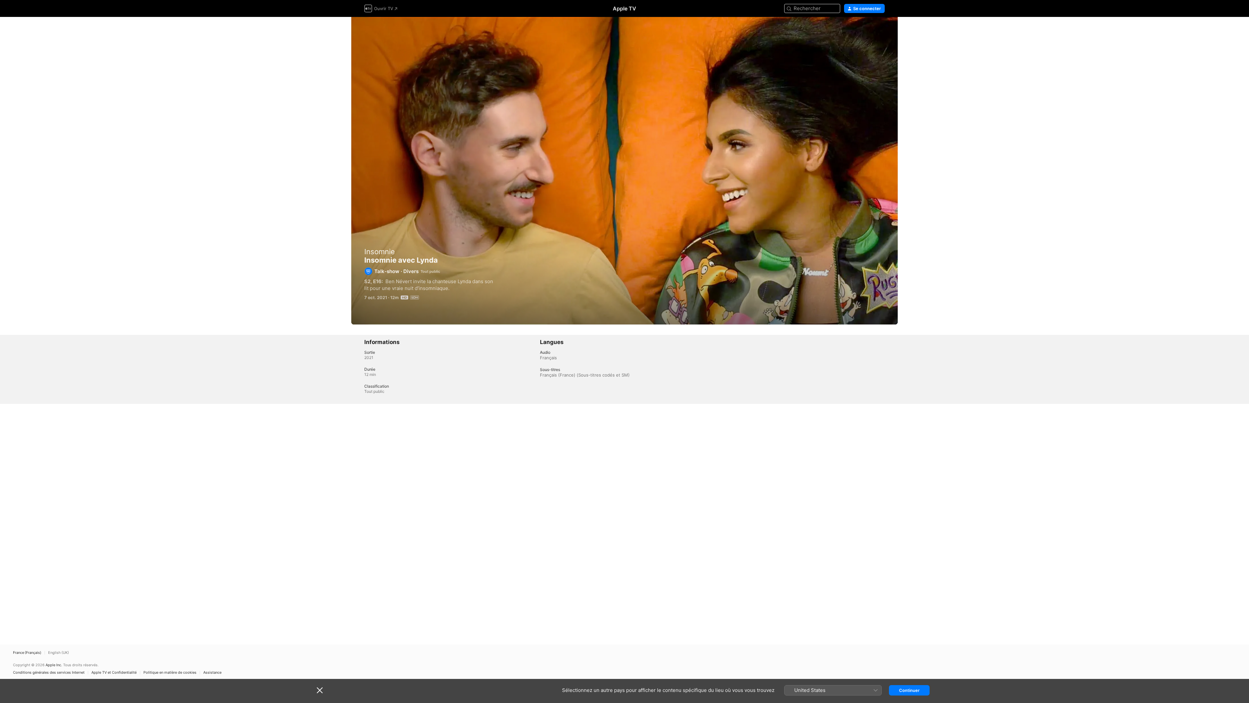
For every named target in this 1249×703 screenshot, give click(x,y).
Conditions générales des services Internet (49, 672)
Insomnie (379, 251)
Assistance (212, 672)
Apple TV (624, 8)
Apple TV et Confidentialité (114, 672)
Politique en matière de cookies (169, 672)
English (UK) (58, 653)
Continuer (909, 690)
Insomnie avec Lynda (624, 170)
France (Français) (27, 653)
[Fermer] (320, 690)
